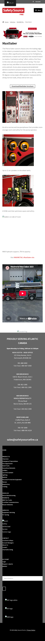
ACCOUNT (5, 559)
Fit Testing (5, 515)
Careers (4, 547)
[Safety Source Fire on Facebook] (4, 589)
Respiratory (6, 484)
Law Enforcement (7, 473)
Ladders (4, 470)
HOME (4, 450)
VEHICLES (5, 493)
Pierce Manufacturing (8, 495)
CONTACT (5, 538)
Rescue (4, 482)
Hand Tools (5, 466)
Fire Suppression (7, 463)
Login (4, 562)
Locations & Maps (7, 540)
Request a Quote (7, 564)
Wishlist (4, 566)
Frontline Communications (10, 502)
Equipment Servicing (8, 512)
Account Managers (8, 543)
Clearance (5, 459)
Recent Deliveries (7, 505)
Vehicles (12, 22)
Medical (4, 477)
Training (4, 487)
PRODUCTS (6, 457)
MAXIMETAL (20, 22)
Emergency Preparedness (10, 461)
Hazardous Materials (8, 468)
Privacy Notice (31, 630)
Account (38, 2)
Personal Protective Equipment (12, 479)
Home (6, 22)
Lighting (4, 475)
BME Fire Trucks (7, 500)
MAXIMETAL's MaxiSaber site (24, 257)
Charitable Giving (7, 550)
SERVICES (5, 510)
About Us (5, 545)
